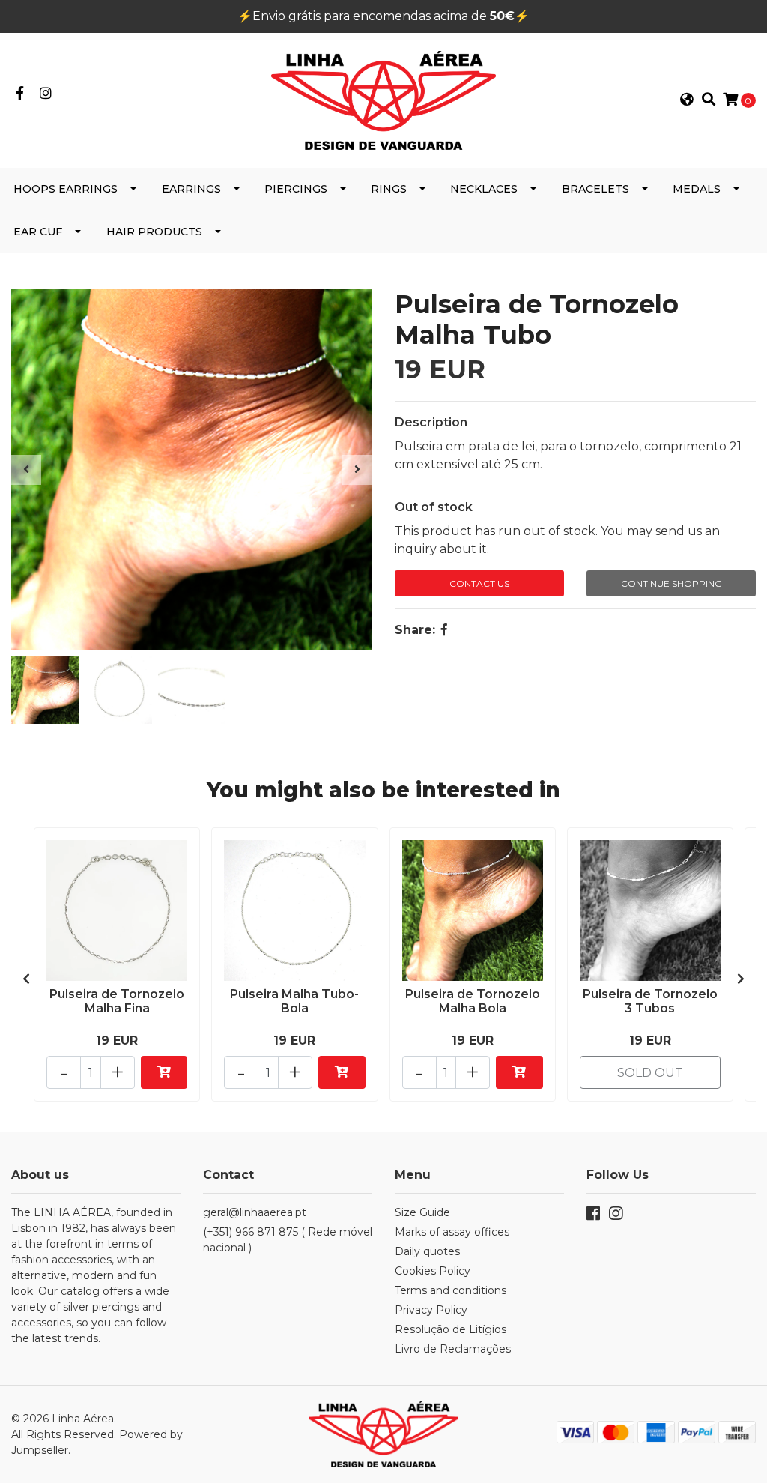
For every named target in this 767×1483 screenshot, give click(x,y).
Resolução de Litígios (450, 1329)
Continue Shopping (671, 583)
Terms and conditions (450, 1290)
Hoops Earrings (65, 189)
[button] (686, 100)
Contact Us (479, 583)
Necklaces (484, 189)
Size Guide (422, 1212)
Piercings (295, 189)
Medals (697, 189)
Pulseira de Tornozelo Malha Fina (116, 1001)
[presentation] (26, 470)
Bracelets (595, 189)
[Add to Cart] (164, 1072)
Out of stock (434, 507)
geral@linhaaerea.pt (254, 1212)
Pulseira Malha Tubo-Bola (294, 1001)
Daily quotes (427, 1251)
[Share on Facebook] (444, 630)
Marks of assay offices (452, 1232)
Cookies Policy (432, 1271)
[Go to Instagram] (46, 94)
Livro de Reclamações (453, 1349)
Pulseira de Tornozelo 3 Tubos (650, 1001)
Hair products (154, 231)
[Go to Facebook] (19, 94)
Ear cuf (37, 231)
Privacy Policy (431, 1310)
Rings (389, 189)
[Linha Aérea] (383, 99)
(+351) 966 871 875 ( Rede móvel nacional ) (287, 1239)
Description (431, 422)
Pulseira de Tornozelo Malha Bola (472, 1001)
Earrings (191, 189)
